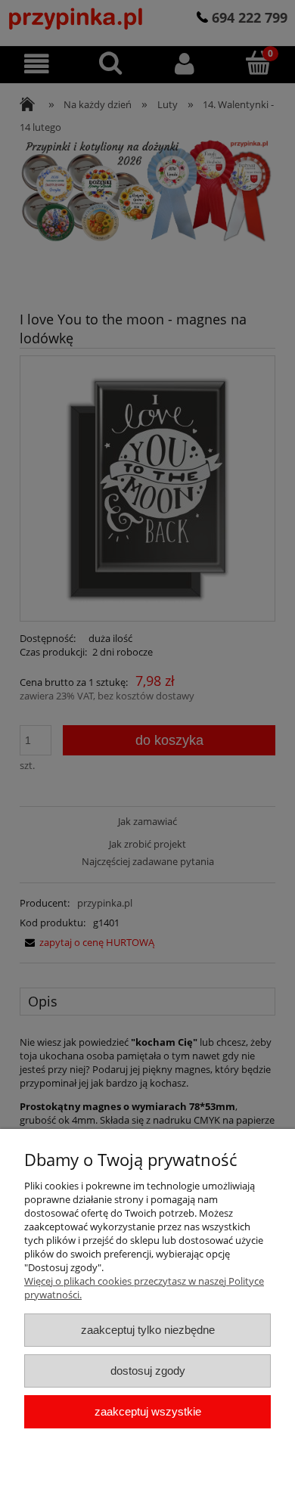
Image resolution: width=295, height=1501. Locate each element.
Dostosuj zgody (147, 1370)
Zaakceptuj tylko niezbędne (148, 1329)
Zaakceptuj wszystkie (148, 1411)
